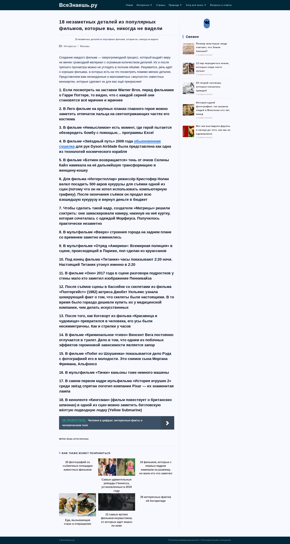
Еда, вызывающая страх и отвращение (77, 522)
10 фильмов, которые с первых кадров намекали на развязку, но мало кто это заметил (155, 468)
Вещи (69, 439)
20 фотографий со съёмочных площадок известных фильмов (78, 466)
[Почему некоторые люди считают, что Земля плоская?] (188, 49)
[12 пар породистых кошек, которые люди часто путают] (188, 68)
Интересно (70, 46)
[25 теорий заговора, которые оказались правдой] (188, 88)
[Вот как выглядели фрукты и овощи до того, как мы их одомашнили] (188, 131)
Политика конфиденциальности (183, 540)
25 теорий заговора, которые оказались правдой (209, 86)
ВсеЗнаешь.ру (78, 5)
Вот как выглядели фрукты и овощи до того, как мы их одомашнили (213, 130)
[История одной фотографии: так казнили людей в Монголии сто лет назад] (188, 109)
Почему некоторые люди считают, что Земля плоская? (211, 47)
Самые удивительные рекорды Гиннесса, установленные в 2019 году (116, 485)
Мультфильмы (81, 439)
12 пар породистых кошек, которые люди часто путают (212, 67)
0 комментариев (204, 55)
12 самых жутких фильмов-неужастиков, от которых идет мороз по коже (116, 520)
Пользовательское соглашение (216, 540)
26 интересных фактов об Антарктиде (155, 499)
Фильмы (84, 46)
